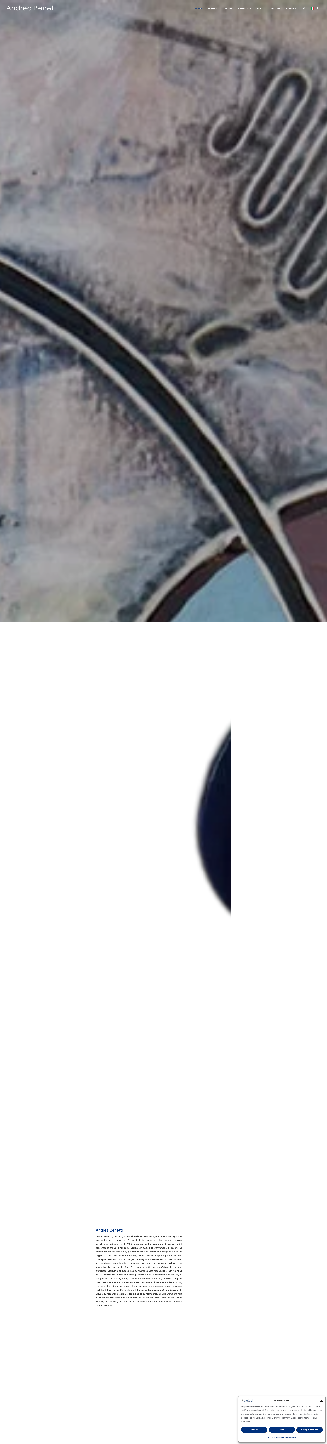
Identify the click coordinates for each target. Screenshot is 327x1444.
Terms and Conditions (275, 1437)
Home (198, 8)
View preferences (309, 1429)
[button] (321, 1400)
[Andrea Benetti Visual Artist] (31, 8)
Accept (254, 1429)
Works (228, 8)
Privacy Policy (290, 1437)
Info (304, 8)
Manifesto (213, 8)
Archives (275, 8)
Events (261, 8)
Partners (291, 8)
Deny (281, 1429)
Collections (244, 8)
